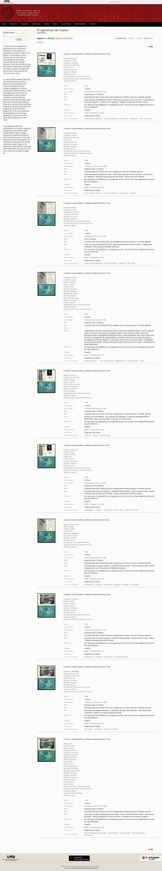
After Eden (123, 193)
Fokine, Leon (68, 764)
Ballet (86, 113)
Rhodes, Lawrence (71, 777)
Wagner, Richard (70, 300)
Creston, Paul (69, 67)
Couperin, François (71, 63)
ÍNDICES (46, 24)
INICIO (4, 24)
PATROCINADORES (80, 24)
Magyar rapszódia (121, 584)
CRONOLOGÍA (36, 24)
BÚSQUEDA (24, 24)
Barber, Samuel (70, 282)
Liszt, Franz (68, 531)
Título (130, 38)
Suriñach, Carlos (70, 61)
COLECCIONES (66, 24)
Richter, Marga (69, 380)
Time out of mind (146, 118)
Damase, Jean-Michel (72, 771)
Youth (142, 361)
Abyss (95, 435)
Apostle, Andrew (70, 72)
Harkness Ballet (70, 81)
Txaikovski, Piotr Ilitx (71, 65)
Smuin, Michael (70, 302)
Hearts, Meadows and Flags (95, 833)
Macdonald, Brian (71, 293)
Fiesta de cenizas (111, 118)
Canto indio (108, 510)
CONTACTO (93, 24)
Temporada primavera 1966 (95, 91)
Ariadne (98, 510)
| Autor (137, 38)
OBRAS (55, 24)
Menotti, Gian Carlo (71, 673)
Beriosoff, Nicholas (71, 298)
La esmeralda (132, 361)
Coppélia (133, 118)
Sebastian (98, 729)
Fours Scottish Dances (93, 118)
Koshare (133, 193)
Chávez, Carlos (69, 454)
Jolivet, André (69, 452)
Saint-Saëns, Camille (72, 384)
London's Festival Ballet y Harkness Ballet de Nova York (86, 445)
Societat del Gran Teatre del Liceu (77, 76)
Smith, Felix (68, 761)
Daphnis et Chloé (111, 729)
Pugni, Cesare (69, 284)
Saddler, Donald (70, 775)
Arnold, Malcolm (70, 58)
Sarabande (123, 118)
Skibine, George (70, 296)
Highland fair (120, 361)
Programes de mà (97, 113)
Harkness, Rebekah (71, 214)
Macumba (131, 263)
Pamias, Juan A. (70, 74)
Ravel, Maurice (69, 678)
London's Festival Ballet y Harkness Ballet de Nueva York (87, 54)
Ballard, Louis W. (70, 142)
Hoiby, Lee (68, 140)
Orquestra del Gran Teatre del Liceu (78, 79)
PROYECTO (13, 24)
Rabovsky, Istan (70, 780)
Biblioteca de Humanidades (93, 866)
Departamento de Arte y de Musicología (72, 866)
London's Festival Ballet (73, 793)
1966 (86, 86)
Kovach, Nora (69, 782)
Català (111, 2)
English (117, 2)
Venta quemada (110, 263)
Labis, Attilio (68, 784)
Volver (40, 42)
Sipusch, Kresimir (70, 70)
